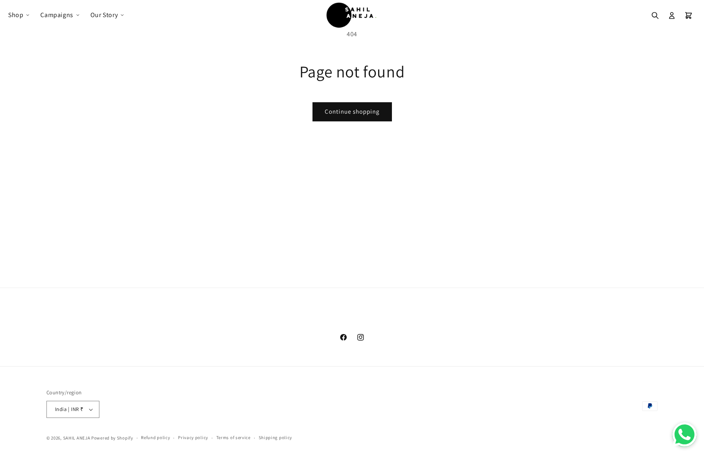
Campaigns (56, 15)
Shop (15, 15)
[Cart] (688, 15)
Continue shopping (352, 111)
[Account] (671, 15)
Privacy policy (193, 437)
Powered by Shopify (112, 438)
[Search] (655, 15)
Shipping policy (276, 437)
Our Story (104, 15)
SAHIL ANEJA (76, 438)
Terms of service (233, 437)
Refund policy (155, 437)
